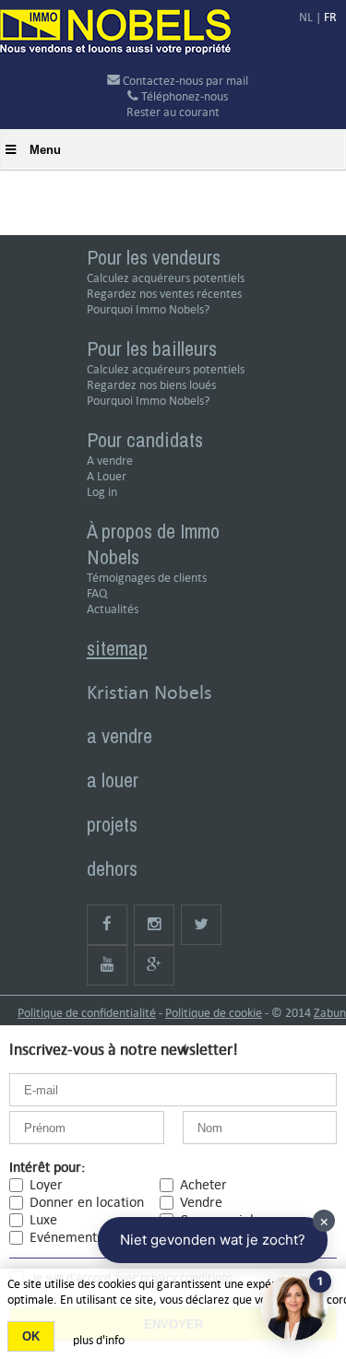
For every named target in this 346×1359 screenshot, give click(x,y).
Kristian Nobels (149, 692)
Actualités (112, 609)
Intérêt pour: (47, 1167)
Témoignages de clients (147, 577)
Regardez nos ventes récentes (164, 293)
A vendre (110, 460)
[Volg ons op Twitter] (201, 924)
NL (306, 17)
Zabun (330, 1013)
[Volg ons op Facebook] (107, 924)
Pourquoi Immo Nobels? (148, 309)
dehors (112, 868)
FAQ (97, 593)
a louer (112, 780)
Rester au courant (173, 112)
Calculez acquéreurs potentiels (166, 278)
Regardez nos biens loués (151, 385)
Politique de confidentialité (87, 1013)
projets (112, 824)
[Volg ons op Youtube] (107, 965)
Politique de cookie (213, 1013)
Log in (102, 492)
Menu (45, 150)
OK (31, 1336)
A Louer (106, 476)
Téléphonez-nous (183, 96)
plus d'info (99, 1340)
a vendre (119, 736)
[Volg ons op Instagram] (154, 924)
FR (330, 17)
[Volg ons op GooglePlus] (154, 965)
